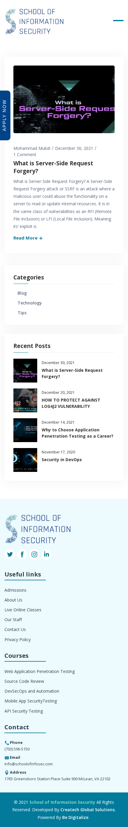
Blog (22, 293)
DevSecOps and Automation (31, 691)
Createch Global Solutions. (88, 809)
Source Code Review (24, 681)
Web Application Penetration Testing (39, 671)
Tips (22, 312)
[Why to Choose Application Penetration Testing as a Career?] (25, 430)
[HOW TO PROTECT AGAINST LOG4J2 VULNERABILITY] (25, 400)
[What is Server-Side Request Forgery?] (25, 371)
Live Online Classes (22, 610)
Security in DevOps (62, 459)
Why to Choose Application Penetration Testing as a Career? (77, 433)
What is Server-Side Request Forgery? (53, 167)
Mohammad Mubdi (31, 148)
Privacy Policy (17, 639)
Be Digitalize (75, 817)
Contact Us (15, 629)
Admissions (15, 590)
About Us (13, 600)
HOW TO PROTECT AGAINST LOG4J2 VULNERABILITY (71, 403)
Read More (26, 238)
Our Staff (13, 619)
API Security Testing (23, 711)
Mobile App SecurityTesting (30, 701)
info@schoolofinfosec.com (28, 764)
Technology (30, 303)
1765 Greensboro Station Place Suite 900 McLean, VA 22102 (57, 778)
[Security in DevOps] (25, 460)
